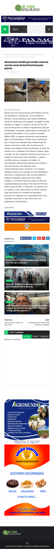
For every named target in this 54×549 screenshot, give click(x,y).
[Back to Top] (27, 543)
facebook (44, 336)
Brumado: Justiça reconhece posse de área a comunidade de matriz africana (25, 285)
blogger (27, 336)
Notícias (13, 54)
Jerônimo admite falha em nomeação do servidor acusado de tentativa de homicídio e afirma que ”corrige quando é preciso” (27, 308)
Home (6, 54)
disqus (35, 336)
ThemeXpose (18, 546)
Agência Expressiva (41, 546)
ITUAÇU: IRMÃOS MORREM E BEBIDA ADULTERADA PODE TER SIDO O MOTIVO (26, 261)
